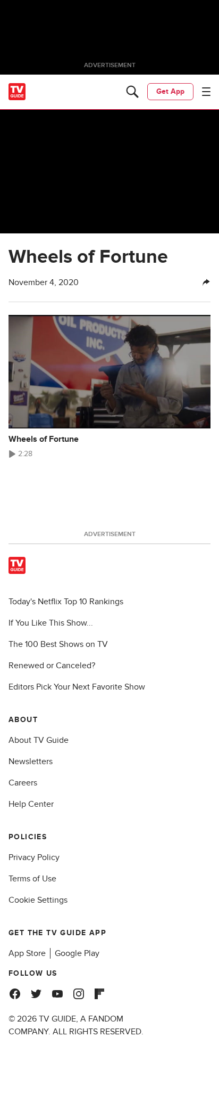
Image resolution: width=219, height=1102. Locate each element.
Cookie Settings (38, 900)
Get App (170, 91)
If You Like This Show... (51, 623)
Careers (23, 782)
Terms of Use (32, 878)
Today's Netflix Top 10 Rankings (66, 601)
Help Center (31, 804)
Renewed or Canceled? (52, 665)
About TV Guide (39, 740)
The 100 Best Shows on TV (58, 644)
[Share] (206, 282)
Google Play (77, 953)
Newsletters (31, 761)
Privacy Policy (34, 857)
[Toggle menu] (206, 91)
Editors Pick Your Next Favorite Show (77, 687)
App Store (27, 953)
